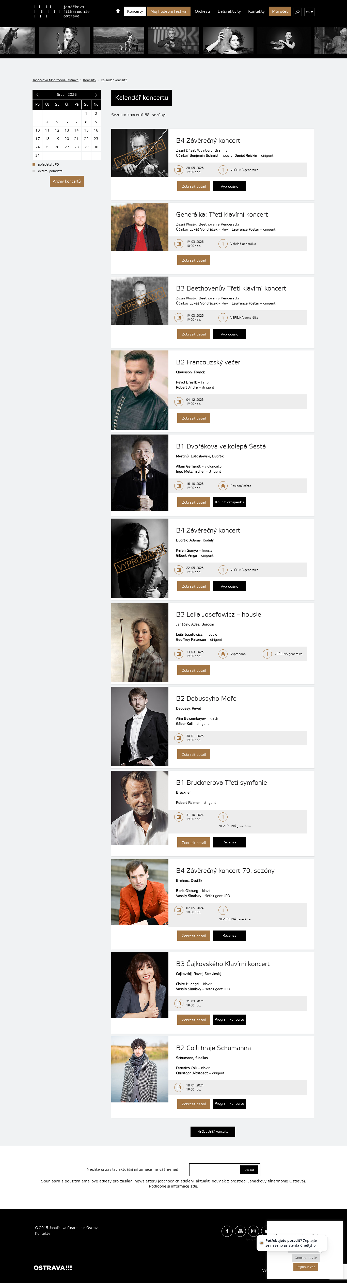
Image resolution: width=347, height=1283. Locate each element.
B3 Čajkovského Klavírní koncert (223, 964)
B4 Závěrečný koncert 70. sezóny (225, 871)
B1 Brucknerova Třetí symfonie (221, 782)
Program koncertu (229, 1019)
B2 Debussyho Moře (206, 698)
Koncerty (135, 11)
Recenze (229, 842)
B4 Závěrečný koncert (208, 140)
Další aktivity (229, 11)
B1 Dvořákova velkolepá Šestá (221, 446)
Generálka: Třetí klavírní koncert (222, 214)
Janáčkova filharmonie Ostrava (55, 80)
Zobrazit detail (194, 186)
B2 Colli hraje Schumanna (213, 1048)
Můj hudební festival (168, 11)
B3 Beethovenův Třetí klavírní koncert (231, 288)
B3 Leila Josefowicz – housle (218, 614)
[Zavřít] (322, 1240)
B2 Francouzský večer (208, 362)
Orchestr (202, 11)
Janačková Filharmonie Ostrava (62, 11)
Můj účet (280, 11)
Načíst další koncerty (212, 1132)
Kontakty (256, 11)
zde (194, 1186)
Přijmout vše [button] (305, 1267)
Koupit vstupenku (229, 502)
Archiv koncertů (67, 181)
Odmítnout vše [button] (306, 1258)
